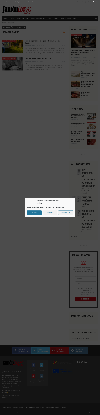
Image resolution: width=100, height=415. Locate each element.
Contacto (30, 2)
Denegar (50, 213)
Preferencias (65, 213)
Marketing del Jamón (19, 2)
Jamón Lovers (6, 2)
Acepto (34, 213)
